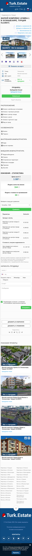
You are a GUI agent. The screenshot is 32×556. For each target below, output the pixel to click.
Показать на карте (17, 66)
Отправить (26, 307)
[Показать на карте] (2, 61)
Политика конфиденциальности (16, 527)
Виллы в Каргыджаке (23, 488)
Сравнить (16, 209)
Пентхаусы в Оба (22, 499)
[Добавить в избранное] (29, 348)
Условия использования (16, 529)
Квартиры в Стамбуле (7, 481)
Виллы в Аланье (21, 481)
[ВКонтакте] (9, 332)
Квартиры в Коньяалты (7, 479)
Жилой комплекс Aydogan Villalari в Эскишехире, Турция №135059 (13, 428)
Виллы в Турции (21, 479)
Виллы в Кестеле (6, 495)
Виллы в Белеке (5, 497)
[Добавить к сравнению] (25, 348)
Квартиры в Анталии (7, 470)
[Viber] (17, 332)
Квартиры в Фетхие (22, 477)
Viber (24, 277)
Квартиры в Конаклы (7, 484)
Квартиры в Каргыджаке (23, 472)
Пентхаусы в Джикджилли (20, 502)
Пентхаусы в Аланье (23, 493)
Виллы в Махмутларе (23, 484)
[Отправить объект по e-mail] (10, 61)
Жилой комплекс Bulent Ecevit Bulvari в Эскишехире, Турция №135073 (15, 398)
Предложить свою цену (24, 33)
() (17, 9)
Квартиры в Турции (6, 467)
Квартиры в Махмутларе (24, 470)
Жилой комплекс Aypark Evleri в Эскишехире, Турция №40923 (12, 458)
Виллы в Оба (20, 486)
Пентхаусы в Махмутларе (20, 496)
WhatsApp (17, 277)
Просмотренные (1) (25, 30)
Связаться (16, 96)
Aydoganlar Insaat (16, 92)
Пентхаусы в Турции (22, 490)
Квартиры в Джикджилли (8, 477)
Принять (16, 552)
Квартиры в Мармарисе (8, 488)
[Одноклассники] (12, 332)
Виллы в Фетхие (5, 500)
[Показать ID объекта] (17, 61)
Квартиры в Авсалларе (7, 472)
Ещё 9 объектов (16, 100)
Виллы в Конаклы (6, 493)
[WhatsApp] (19, 332)
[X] (14, 332)
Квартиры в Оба (5, 474)
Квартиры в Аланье (22, 467)
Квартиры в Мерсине (7, 486)
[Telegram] (22, 332)
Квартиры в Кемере (22, 474)
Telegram (5, 280)
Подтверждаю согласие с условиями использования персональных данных (14, 302)
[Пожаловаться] (21, 61)
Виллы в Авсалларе (6, 490)
